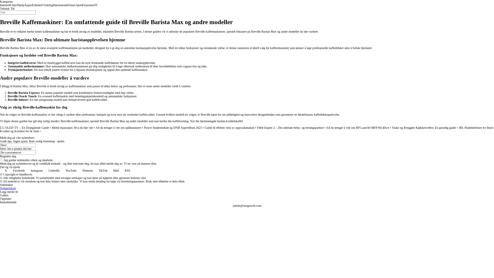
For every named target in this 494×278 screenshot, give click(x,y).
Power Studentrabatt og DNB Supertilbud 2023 (173, 127)
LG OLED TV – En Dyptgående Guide (24, 127)
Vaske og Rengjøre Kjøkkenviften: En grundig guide (424, 127)
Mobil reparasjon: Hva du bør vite (72, 127)
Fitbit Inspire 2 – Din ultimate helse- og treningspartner (290, 127)
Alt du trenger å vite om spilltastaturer (118, 127)
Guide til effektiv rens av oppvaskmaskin (229, 127)
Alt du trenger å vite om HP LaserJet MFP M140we (357, 127)
